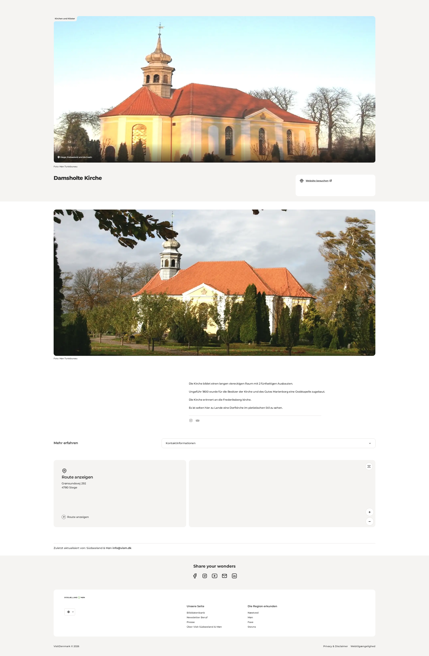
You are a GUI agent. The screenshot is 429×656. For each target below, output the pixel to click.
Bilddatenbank (196, 612)
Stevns (252, 626)
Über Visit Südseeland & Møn (204, 626)
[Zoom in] (370, 512)
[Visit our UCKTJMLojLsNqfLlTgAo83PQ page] (215, 576)
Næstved (253, 612)
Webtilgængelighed (363, 646)
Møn (250, 617)
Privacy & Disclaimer (335, 646)
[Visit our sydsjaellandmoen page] (195, 576)
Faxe (250, 622)
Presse (191, 622)
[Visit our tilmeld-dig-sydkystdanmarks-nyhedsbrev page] (224, 576)
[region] (282, 493)
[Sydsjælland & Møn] (74, 598)
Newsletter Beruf (197, 617)
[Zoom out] (370, 521)
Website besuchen (317, 180)
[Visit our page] (205, 576)
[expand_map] (369, 466)
